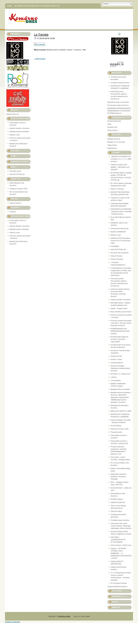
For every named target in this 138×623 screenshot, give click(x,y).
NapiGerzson (112, 148)
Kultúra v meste (116, 359)
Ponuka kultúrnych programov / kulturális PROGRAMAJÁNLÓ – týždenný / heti (119, 450)
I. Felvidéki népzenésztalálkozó (118, 263)
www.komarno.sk (12, 114)
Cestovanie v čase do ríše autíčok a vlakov (120, 198)
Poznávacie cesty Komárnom (118, 105)
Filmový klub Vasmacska (120, 228)
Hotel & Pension (15, 203)
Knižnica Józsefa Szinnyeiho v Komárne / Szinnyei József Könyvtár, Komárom (121, 322)
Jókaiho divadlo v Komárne (20, 128)
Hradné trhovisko (117, 259)
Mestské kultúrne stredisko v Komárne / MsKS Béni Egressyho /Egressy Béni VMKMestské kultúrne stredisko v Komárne (121, 397)
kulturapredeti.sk (117, 362)
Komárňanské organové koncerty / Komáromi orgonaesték (119, 339)
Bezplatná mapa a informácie (118, 102)
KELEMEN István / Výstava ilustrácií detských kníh (120, 304)
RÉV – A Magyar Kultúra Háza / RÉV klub (119, 483)
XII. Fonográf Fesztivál (119, 583)
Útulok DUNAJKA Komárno (117, 586)
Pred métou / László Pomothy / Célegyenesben (120, 458)
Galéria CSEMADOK (118, 231)
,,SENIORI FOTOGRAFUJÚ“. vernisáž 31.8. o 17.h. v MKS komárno (121, 158)
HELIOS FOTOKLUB (17, 174)
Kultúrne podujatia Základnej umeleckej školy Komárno (120, 368)
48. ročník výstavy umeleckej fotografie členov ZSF (37, 6)
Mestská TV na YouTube (116, 142)
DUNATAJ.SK (112, 127)
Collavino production (12, 622)
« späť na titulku (39, 58)
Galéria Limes (15, 134)
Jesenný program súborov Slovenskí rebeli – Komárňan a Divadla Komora (120, 292)
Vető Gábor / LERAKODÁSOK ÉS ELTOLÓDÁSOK (118, 539)
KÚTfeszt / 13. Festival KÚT (120, 374)
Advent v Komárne (117, 189)
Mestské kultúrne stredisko (19, 131)
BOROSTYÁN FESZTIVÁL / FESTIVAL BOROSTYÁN (120, 193)
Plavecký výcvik (15, 171)
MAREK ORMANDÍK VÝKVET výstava (118, 384)
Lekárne (13, 211)
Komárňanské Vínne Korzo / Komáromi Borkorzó (121, 346)
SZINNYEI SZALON (118, 502)
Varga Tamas (112, 145)
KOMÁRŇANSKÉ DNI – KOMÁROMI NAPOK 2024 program (120, 331)
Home (9, 6)
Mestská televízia (113, 139)
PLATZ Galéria (116, 425)
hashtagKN (115, 246)
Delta (109, 124)
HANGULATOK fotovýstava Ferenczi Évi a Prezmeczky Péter (120, 240)
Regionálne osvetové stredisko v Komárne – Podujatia (119, 476)
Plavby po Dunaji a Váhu (19, 188)
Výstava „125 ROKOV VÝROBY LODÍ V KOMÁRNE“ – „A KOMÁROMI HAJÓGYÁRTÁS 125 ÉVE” (121, 553)
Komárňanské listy (114, 121)
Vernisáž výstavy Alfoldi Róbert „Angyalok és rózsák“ (121, 532)
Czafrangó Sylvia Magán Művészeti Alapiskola (120, 204)
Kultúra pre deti (116, 356)
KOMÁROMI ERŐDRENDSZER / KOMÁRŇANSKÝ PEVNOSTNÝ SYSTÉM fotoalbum (119, 110)
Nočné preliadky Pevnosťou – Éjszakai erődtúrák (121, 421)
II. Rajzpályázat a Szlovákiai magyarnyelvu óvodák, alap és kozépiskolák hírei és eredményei (121, 271)
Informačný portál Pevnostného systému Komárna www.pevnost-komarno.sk (119, 95)
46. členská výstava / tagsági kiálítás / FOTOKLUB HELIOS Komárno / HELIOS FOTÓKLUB (121, 176)
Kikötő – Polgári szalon (119, 308)
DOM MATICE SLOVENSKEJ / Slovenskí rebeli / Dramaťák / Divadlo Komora (121, 211)
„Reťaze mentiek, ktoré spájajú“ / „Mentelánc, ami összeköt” (120, 166)
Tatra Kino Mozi (116, 511)
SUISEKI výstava (117, 499)
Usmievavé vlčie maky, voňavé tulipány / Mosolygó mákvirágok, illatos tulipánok (121, 525)
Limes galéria (116, 380)
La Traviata (41, 34)
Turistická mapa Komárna (120, 82)
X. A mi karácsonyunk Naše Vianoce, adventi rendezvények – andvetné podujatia (121, 576)
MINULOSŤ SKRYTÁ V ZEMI (121, 411)
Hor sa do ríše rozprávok (120, 252)
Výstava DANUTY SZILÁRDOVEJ (117, 562)
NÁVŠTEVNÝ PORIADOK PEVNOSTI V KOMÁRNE (120, 87)
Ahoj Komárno (112, 130)
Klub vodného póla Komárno (121, 311)
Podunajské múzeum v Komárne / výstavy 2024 (119, 442)
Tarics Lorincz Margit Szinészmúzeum (118, 506)
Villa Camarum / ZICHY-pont (121, 545)
